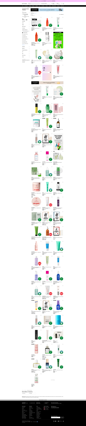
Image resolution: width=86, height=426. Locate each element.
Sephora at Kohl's (38, 414)
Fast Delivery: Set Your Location (26, 16)
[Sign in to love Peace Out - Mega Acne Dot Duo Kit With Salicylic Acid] (62, 226)
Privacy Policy (23, 421)
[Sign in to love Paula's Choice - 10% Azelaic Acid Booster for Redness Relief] (52, 86)
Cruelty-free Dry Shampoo (58, 396)
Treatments (25, 7)
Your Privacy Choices (35, 421)
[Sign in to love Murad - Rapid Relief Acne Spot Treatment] (62, 256)
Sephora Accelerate (24, 416)
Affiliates (23, 411)
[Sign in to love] (62, 17)
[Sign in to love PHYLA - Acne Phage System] (62, 330)
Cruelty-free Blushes (27, 397)
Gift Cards (23, 413)
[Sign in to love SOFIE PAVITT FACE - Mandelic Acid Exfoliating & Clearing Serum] (41, 103)
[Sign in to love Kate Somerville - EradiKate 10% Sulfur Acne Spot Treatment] (41, 151)
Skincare (23, 7)
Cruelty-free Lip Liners (36, 396)
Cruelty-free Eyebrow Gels (48, 396)
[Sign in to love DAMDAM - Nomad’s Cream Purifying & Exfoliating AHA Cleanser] (62, 344)
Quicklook (36, 26)
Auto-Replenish (30, 413)
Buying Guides (38, 412)
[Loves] (62, 4)
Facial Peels (23, 62)
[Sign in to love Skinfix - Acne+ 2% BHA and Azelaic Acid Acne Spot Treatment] (52, 182)
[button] (25, 19)
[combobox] (34, 3)
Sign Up (62, 417)
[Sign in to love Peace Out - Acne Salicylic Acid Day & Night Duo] (52, 300)
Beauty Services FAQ (38, 413)
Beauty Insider (30, 407)
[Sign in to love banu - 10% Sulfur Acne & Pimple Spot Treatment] (52, 118)
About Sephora (23, 407)
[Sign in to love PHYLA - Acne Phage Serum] (41, 330)
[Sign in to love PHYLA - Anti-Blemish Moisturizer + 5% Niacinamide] (52, 315)
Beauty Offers (30, 414)
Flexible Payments (38, 416)
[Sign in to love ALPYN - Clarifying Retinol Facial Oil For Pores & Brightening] (41, 315)
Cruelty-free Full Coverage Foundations (34, 397)
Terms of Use (26, 421)
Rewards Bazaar (30, 415)
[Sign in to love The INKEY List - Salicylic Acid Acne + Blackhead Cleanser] (62, 182)
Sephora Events (23, 412)
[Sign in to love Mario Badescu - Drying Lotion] (41, 373)
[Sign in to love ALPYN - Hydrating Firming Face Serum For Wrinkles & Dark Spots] (41, 285)
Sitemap (31, 421)
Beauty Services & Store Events (32, 412)
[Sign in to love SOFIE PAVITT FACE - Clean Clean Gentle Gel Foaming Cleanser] (41, 226)
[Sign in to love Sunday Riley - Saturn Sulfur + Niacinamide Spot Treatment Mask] (62, 359)
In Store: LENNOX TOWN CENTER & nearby (26, 15)
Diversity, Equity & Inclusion (24, 415)
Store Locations (38, 415)
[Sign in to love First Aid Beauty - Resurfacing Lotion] (41, 344)
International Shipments (39, 411)
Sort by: (61, 14)
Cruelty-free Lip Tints (53, 396)
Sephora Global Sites (24, 414)
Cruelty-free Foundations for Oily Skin (30, 396)
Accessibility (29, 421)
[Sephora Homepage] (25, 3)
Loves (29, 416)
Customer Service (38, 407)
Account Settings (30, 411)
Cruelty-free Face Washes (42, 396)
